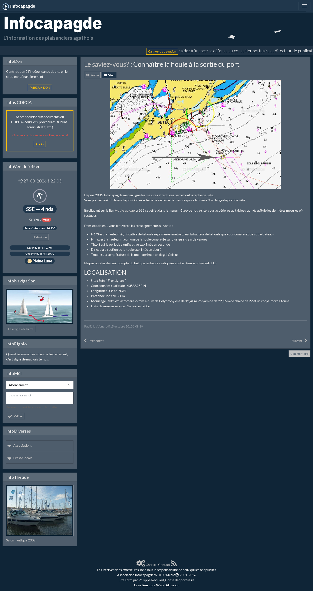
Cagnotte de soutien (146, 51)
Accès (40, 144)
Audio (94, 75)
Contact (164, 565)
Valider (18, 416)
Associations (22, 445)
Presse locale (22, 458)
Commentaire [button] (299, 353)
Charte (151, 565)
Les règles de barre (20, 329)
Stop (111, 75)
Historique (40, 237)
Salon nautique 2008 (21, 540)
